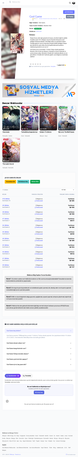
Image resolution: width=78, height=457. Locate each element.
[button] (70, 3)
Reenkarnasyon (38, 438)
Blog (54, 447)
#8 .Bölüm (5, 212)
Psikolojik (30, 438)
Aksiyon (41, 18)
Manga (13, 438)
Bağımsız (40, 199)
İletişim (4, 450)
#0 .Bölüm (5, 265)
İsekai (62, 435)
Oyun (26, 438)
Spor (18, 441)
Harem (58, 435)
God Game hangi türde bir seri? (16, 348)
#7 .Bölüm (5, 218)
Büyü (18, 435)
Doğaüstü (22, 435)
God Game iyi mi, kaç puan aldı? (16, 364)
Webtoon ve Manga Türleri (10, 433)
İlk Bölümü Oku (23, 181)
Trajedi (37, 441)
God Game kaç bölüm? (14, 330)
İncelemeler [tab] (13, 375)
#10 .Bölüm (6, 199)
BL (15, 435)
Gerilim (47, 435)
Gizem (48, 18)
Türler (50, 447)
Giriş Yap (40, 392)
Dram (36, 435)
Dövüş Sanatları (30, 435)
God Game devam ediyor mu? (16, 343)
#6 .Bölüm (5, 225)
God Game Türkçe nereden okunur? (18, 354)
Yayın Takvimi (44, 447)
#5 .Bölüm (5, 232)
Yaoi (46, 441)
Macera (8, 438)
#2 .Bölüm (5, 252)
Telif (69, 447)
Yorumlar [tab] (28, 375)
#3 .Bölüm (5, 245)
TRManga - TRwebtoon (15, 454)
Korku (51, 18)
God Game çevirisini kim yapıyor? (17, 359)
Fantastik (45, 18)
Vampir (42, 441)
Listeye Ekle (68, 12)
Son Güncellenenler (34, 447)
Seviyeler (53, 66)
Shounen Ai (5, 441)
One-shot (21, 438)
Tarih (33, 441)
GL (54, 435)
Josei (65, 435)
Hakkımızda (60, 447)
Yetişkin (50, 441)
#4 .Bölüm (5, 238)
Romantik (55, 18)
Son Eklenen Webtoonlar (8, 447)
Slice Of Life (12, 441)
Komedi (70, 435)
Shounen (67, 438)
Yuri (54, 441)
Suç (21, 441)
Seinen (51, 438)
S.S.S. (65, 447)
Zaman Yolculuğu (60, 441)
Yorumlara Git (10, 181)
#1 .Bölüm (5, 258)
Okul (17, 438)
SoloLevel (38, 31)
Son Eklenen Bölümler (22, 447)
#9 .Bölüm (5, 205)
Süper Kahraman (27, 441)
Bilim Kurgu (11, 435)
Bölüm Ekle (35, 181)
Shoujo (56, 438)
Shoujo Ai (61, 438)
